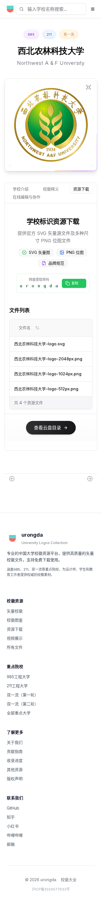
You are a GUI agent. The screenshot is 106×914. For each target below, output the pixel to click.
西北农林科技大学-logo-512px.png (46, 388)
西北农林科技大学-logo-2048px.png (48, 358)
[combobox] (51, 9)
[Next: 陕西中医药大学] (90, 478)
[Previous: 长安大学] (12, 478)
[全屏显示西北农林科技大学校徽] (88, 87)
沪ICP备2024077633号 (51, 889)
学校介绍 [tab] (21, 189)
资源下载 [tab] (81, 189)
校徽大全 (69, 879)
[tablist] (51, 193)
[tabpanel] (51, 330)
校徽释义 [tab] (51, 189)
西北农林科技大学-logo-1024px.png (47, 373)
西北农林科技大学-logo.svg (39, 343)
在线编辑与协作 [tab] (26, 196)
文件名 (25, 327)
